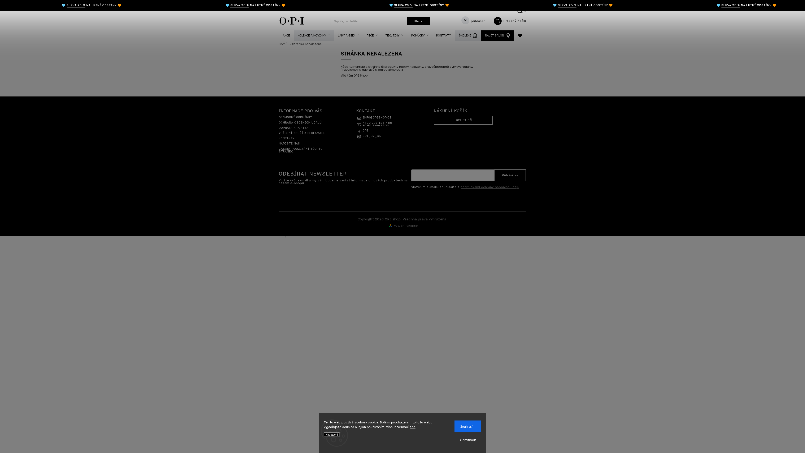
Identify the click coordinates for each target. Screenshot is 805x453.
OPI (366, 130)
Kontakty (287, 138)
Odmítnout (468, 440)
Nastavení (332, 434)
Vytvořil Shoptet (406, 226)
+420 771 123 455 (377, 124)
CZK (520, 11)
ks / (463, 120)
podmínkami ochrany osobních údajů (490, 187)
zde (412, 427)
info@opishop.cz (377, 117)
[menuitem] (286, 35)
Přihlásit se (510, 175)
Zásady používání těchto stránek (301, 150)
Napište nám (289, 143)
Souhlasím (467, 426)
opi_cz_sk (372, 136)
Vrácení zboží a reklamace (302, 133)
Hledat (419, 21)
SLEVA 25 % (62, 5)
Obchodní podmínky (295, 117)
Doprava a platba (294, 128)
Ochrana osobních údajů (300, 122)
